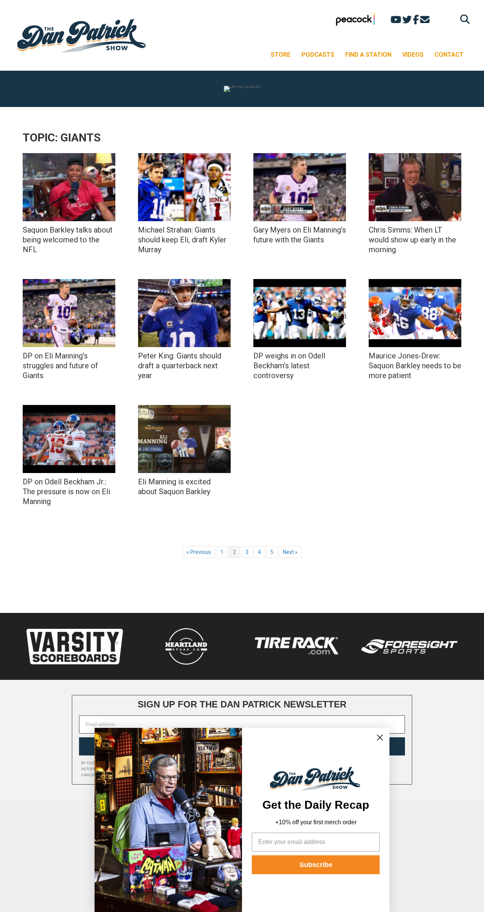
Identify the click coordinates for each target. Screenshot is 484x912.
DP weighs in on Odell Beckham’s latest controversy (289, 365)
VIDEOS (413, 54)
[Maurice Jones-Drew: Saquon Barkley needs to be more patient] (415, 313)
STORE (280, 54)
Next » (290, 552)
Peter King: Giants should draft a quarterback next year (179, 365)
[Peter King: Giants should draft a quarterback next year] (184, 313)
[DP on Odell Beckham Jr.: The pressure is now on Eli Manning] (69, 439)
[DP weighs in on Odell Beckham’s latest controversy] (299, 313)
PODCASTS (317, 54)
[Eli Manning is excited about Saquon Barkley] (184, 439)
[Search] (463, 19)
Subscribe (315, 865)
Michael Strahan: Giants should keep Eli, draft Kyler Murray (182, 239)
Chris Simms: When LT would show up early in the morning (412, 239)
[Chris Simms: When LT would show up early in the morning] (415, 187)
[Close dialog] (379, 737)
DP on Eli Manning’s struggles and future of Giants (60, 365)
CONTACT (449, 54)
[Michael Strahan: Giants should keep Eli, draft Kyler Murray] (184, 187)
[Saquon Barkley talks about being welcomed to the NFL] (69, 187)
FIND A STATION (368, 54)
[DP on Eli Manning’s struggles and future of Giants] (69, 313)
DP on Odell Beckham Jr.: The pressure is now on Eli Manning (66, 491)
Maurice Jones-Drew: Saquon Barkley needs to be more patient (415, 365)
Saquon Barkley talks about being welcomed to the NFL (68, 239)
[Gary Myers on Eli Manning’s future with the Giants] (299, 187)
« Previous (198, 552)
